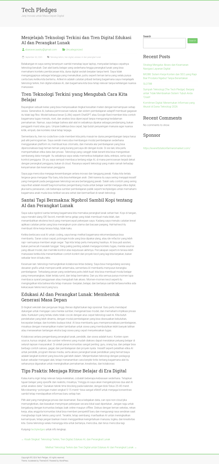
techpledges (38, 429)
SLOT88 (147, 83)
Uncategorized (74, 49)
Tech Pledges (39, 10)
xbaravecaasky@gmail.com (41, 49)
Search (147, 36)
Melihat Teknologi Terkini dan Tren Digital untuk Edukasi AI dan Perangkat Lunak (91, 447)
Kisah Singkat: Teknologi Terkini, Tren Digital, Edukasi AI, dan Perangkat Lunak (65, 439)
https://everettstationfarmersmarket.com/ (166, 148)
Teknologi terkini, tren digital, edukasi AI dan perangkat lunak (75, 57)
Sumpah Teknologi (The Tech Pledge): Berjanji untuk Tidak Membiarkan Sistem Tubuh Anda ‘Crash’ (168, 93)
